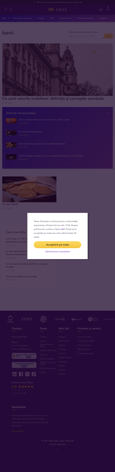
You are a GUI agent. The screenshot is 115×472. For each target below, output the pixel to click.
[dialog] (57, 236)
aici (63, 229)
